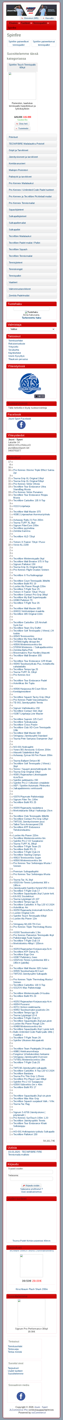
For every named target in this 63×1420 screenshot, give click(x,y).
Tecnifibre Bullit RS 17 (24, 1087)
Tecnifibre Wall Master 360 (27, 733)
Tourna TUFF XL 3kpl (24, 522)
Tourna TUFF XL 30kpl (25, 844)
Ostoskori (14, 457)
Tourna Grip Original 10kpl (26, 772)
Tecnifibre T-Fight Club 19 (26, 940)
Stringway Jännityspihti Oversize (30, 1057)
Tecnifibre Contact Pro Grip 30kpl (30, 594)
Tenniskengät (16, 269)
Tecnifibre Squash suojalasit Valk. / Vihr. (34, 1101)
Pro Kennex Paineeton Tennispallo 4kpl (33, 935)
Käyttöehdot (14, 353)
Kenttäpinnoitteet (22, 691)
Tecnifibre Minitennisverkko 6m (29, 838)
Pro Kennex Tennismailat (22, 203)
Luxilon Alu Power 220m (25, 835)
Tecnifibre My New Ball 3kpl (27, 639)
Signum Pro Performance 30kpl (31, 1329)
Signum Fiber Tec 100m (25, 799)
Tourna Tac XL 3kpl (23, 880)
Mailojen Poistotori (18, 170)
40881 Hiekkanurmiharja (26, 1051)
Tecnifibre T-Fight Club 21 (26, 1018)
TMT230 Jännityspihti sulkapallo (30, 1068)
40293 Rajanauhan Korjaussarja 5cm (32, 949)
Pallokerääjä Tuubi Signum (27, 938)
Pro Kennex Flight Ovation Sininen (31, 570)
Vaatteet (13, 282)
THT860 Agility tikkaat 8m (26, 642)
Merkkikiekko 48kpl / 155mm (28, 943)
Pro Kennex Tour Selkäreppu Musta (31, 874)
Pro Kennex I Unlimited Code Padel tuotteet (31, 190)
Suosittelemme (18, 1296)
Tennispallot (39, 23)
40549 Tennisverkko (23, 636)
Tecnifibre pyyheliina (23, 528)
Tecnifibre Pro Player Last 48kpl (29, 1079)
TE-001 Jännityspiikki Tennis (28, 702)
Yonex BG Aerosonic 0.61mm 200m (32, 749)
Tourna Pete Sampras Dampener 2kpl (32, 738)
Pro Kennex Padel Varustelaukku (30, 700)
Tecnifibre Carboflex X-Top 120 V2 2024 (33, 1071)
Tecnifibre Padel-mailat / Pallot (24, 243)
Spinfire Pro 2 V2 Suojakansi (28, 841)
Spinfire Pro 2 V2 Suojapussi (28, 1082)
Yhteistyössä (16, 366)
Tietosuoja (13, 1349)
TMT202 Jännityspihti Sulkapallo (30, 974)
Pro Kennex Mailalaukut (21, 183)
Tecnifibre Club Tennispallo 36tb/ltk (31, 816)
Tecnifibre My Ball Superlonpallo (29, 597)
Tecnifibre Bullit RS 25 (24, 802)
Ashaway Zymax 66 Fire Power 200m (32, 755)
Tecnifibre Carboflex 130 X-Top (29, 985)
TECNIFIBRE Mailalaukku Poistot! (26, 143)
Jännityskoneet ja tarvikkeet (23, 157)
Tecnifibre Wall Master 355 (27, 608)
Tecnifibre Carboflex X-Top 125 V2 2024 (33, 904)
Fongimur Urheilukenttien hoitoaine (31, 1054)
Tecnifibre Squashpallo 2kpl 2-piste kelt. (33, 893)
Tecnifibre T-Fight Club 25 (26, 1062)
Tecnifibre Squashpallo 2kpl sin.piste (32, 1096)
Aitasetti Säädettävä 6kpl (26, 752)
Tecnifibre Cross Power (25, 724)
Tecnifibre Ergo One (23, 954)
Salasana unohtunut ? (31, 1189)
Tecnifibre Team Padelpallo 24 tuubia (32, 1048)
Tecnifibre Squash (18, 249)
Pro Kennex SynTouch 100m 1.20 (30, 1118)
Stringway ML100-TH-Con (26, 924)
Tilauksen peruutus (18, 359)
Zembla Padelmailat (19, 295)
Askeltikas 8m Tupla (23, 683)
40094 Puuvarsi (21, 1004)
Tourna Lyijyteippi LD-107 (26, 899)
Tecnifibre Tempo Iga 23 (25, 902)
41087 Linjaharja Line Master (28, 713)
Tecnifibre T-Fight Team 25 (27, 846)
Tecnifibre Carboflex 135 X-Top (29, 500)
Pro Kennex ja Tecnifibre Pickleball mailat (30, 196)
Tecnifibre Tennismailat (20, 256)
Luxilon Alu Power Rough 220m (29, 586)
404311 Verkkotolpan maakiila (28, 611)
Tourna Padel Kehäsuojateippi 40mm (31, 1238)
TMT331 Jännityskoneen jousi (28, 821)
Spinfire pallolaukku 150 (25, 780)
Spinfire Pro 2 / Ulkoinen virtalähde (31, 783)
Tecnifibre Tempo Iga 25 (25, 669)
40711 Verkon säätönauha (26, 1007)
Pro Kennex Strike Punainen (28, 492)
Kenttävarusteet (17, 163)
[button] (30, 18)
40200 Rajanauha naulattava (28, 808)
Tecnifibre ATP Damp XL (26, 952)
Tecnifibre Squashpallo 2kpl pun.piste (32, 1021)
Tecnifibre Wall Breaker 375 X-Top (30, 561)
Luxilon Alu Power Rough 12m (28, 1023)
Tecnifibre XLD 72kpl (24, 536)
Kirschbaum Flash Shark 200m (32, 1286)
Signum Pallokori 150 (24, 564)
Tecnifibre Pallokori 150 (25, 1134)
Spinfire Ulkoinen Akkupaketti (28, 1040)
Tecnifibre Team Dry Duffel (27, 628)
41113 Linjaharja (21, 506)
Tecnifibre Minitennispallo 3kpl (28, 558)
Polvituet (13, 137)
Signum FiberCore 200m (26, 525)
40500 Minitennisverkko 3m (27, 860)
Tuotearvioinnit (17, 403)
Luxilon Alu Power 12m (25, 918)
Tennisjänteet (15, 262)
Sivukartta (13, 350)
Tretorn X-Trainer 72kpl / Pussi (29, 542)
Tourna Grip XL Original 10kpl (28, 478)
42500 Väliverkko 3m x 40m (27, 1084)
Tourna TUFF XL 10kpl (25, 672)
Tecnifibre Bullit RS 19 (24, 583)
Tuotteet (25, 23)
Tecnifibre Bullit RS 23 (24, 996)
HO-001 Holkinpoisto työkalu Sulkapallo (33, 1131)
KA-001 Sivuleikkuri (23, 896)
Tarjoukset (15, 1247)
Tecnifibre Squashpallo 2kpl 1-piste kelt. (33, 1029)
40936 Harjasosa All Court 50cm (30, 689)
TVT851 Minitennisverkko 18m (29, 1059)
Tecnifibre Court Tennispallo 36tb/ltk (31, 581)
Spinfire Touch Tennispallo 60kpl (29, 916)
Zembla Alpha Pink (23, 650)
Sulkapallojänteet (17, 216)
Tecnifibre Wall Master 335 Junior (30, 968)
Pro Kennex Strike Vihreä (26, 484)
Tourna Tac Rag (21, 1104)
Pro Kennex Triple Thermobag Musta (32, 927)
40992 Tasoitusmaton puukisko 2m (31, 1010)
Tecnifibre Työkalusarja (25, 722)
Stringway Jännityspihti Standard (30, 736)
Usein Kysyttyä (16, 356)
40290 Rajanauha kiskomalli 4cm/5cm (33, 910)
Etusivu (13, 23)
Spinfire (12, 28)
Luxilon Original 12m (24, 913)
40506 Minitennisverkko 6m (27, 644)
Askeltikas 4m (20, 907)
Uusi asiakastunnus (31, 1192)
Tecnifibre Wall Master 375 (27, 511)
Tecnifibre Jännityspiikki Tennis (29, 1120)
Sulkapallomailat (17, 223)
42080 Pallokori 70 (22, 600)
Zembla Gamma (21, 531)
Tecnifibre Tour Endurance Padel (30, 680)
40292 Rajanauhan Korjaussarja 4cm (32, 1001)
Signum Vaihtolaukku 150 (26, 708)
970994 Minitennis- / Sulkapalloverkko (33, 647)
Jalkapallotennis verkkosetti (27, 788)
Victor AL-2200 (21, 545)
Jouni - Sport (41, 1407)
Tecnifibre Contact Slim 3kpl (27, 711)
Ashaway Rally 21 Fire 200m (28, 520)
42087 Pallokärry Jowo (25, 957)
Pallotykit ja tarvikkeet (20, 176)
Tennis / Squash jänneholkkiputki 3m (32, 769)
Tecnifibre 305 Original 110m (28, 614)
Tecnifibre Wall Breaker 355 (27, 655)
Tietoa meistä (15, 1352)
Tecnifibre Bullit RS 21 (24, 849)
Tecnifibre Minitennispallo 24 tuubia (31, 993)
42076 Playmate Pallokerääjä (28, 796)
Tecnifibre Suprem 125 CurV (28, 719)
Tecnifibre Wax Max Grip (26, 1098)
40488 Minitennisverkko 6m (27, 1026)
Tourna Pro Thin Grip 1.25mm (28, 1076)
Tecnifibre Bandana (23, 1073)
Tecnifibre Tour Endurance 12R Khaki (32, 661)
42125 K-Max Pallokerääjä (27, 988)
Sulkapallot (14, 229)
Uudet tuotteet (17, 1198)
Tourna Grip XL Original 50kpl (28, 481)
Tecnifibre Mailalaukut (20, 236)
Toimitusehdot (15, 340)
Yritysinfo (13, 347)
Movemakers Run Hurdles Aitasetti (31, 653)
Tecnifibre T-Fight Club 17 (26, 891)
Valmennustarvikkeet (20, 289)
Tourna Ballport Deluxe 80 (26, 761)
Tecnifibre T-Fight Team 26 (27, 1037)
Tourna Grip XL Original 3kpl (27, 567)
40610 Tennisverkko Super (27, 857)
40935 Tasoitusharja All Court (28, 971)
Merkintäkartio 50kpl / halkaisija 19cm (32, 810)
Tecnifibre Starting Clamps (27, 855)
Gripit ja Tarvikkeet (18, 150)
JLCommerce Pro (18, 1410)
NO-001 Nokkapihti (23, 747)
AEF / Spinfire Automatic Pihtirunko (31, 785)
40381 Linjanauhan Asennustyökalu (31, 514)
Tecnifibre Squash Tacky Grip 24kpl (31, 697)
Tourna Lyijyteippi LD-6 (25, 1015)
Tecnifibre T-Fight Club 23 (26, 852)
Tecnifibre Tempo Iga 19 (25, 1012)
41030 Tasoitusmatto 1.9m (27, 932)
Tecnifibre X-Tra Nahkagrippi (28, 575)
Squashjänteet (16, 209)
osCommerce (38, 1412)
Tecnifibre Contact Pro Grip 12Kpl (30, 819)
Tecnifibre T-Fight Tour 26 (26, 603)
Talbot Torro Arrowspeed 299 (28, 824)
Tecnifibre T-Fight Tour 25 (26, 589)
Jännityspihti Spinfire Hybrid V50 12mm (33, 888)
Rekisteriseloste (16, 343)
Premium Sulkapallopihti (25, 871)
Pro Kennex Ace (21, 675)
